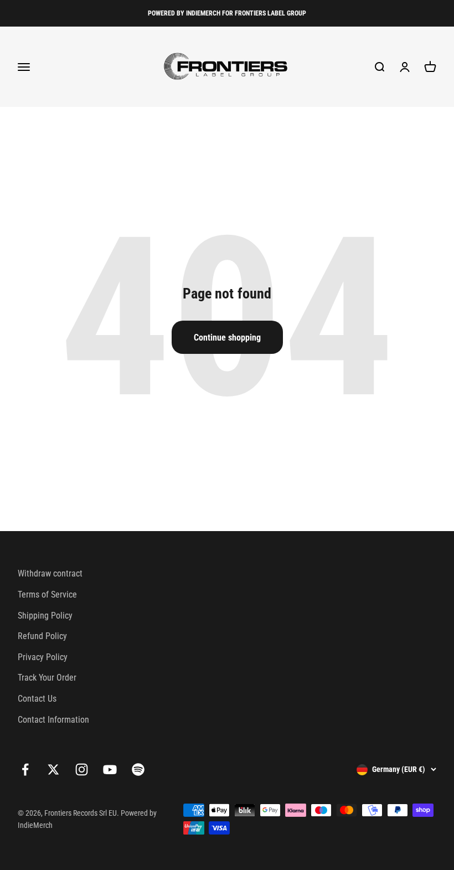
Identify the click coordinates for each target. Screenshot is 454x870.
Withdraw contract (50, 573)
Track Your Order (47, 677)
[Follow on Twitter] (53, 769)
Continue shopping (227, 337)
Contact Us (37, 698)
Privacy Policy (43, 657)
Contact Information (53, 719)
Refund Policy (42, 636)
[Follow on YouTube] (109, 769)
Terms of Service (47, 594)
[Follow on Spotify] (138, 769)
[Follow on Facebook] (25, 769)
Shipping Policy (45, 615)
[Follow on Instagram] (81, 769)
